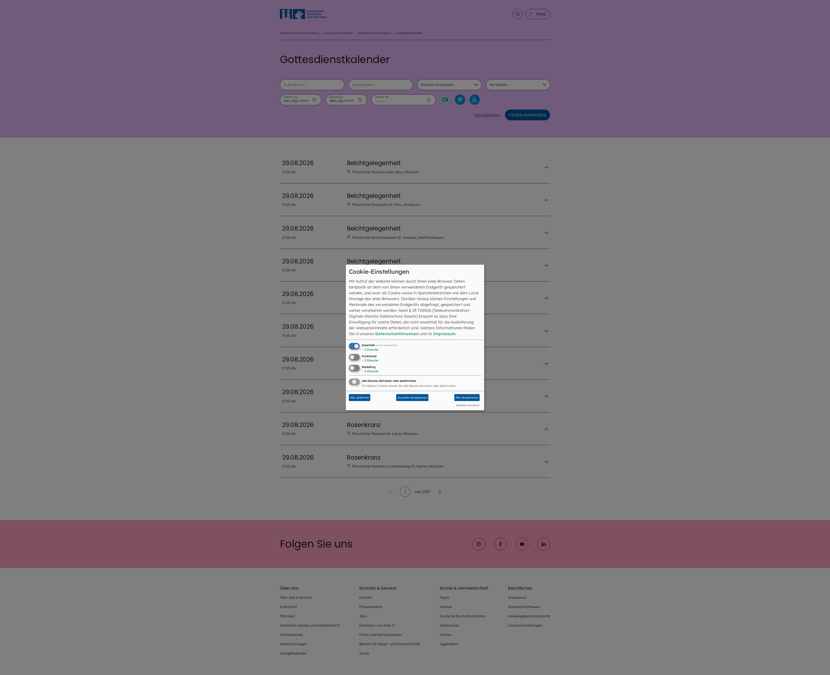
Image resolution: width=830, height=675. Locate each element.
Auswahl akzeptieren (412, 398)
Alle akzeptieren (466, 398)
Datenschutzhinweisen (397, 333)
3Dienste (370, 350)
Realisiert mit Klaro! (467, 405)
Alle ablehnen (359, 398)
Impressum (444, 333)
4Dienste (370, 371)
